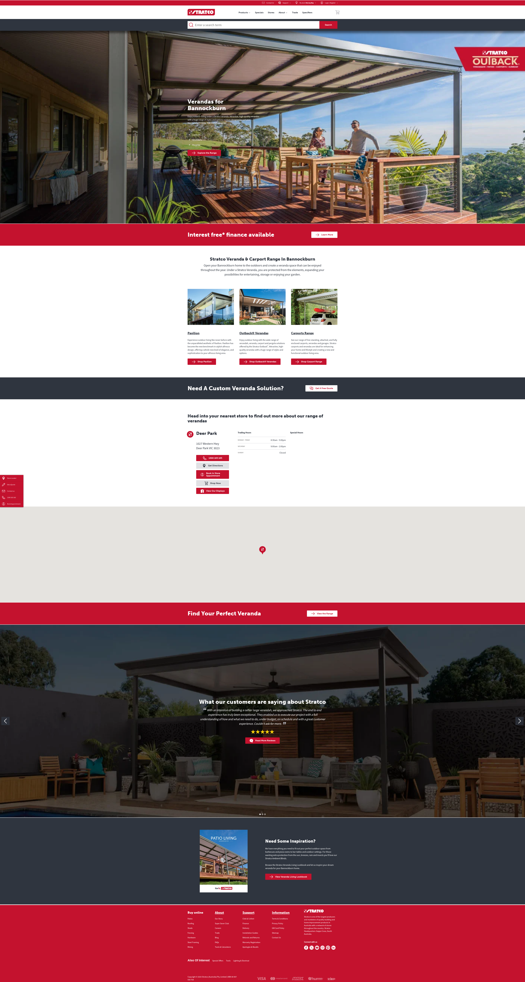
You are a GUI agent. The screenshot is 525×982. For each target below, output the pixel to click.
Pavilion (193, 333)
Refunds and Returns (251, 937)
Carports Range (302, 333)
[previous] (5, 721)
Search (328, 25)
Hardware (192, 937)
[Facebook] (306, 948)
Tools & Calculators (223, 947)
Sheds (190, 928)
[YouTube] (317, 948)
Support (248, 912)
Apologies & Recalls (250, 947)
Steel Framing (193, 942)
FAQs (217, 942)
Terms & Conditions (280, 918)
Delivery (246, 928)
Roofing (191, 923)
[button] (262, 550)
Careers (218, 928)
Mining (190, 947)
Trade (217, 933)
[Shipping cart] (337, 12)
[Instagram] (322, 948)
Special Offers (217, 960)
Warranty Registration (251, 942)
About (219, 912)
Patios (190, 918)
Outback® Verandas (253, 333)
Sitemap (275, 933)
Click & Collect (248, 918)
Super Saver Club (222, 923)
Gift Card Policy (278, 928)
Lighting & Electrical (241, 960)
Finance (246, 923)
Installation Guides (250, 933)
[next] (519, 721)
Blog (217, 937)
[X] (312, 948)
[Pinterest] (328, 948)
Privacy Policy (277, 923)
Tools (228, 960)
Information (281, 912)
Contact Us (276, 937)
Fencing (191, 933)
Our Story (219, 918)
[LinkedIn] (333, 948)
